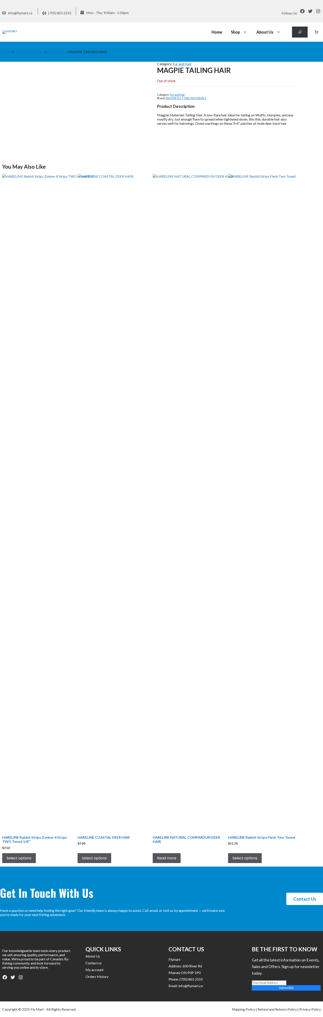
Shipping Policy (243, 1009)
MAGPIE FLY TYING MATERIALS (186, 98)
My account (94, 970)
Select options (19, 858)
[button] (245, 32)
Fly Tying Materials (29, 52)
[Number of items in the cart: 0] (316, 32)
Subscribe (286, 988)
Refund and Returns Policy (277, 1009)
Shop (235, 32)
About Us (264, 32)
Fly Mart (37, 1009)
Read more (166, 858)
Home (217, 32)
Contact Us (304, 898)
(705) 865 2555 (59, 13)
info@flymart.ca (20, 13)
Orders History (97, 976)
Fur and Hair (56, 52)
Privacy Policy (310, 1009)
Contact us (93, 963)
